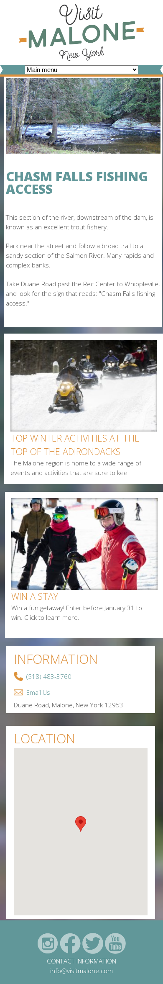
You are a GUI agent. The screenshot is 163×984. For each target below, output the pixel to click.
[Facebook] (70, 943)
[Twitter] (92, 943)
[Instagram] (47, 943)
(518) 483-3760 (48, 676)
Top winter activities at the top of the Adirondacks (75, 444)
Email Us (38, 692)
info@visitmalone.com (81, 970)
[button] (80, 824)
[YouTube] (115, 943)
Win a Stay (34, 596)
